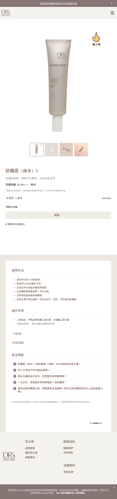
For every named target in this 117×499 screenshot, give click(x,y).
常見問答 (68, 452)
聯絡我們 (68, 448)
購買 (57, 215)
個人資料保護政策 (64, 493)
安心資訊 (19, 342)
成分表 (18, 333)
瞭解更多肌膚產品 (16, 224)
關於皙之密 (31, 452)
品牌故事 (30, 448)
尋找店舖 (68, 472)
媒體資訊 (30, 457)
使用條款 (80, 493)
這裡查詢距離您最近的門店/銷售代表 (58, 3)
